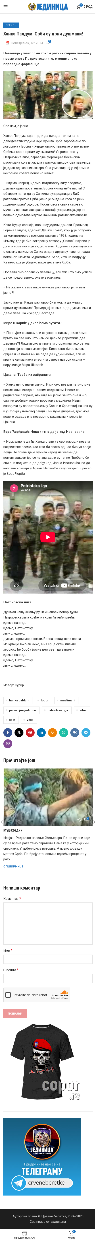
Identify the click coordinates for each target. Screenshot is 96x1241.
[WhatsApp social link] (63, 732)
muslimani (67, 700)
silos (83, 710)
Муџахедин (13, 830)
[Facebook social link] (7, 732)
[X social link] (19, 732)
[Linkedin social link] (41, 732)
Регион (11, 25)
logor (45, 700)
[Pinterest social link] (30, 732)
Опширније (13, 866)
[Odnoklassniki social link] (52, 732)
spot (12, 719)
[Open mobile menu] (5, 6)
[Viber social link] (7, 743)
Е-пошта (11, 970)
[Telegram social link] (85, 732)
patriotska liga (58, 710)
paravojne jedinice (22, 710)
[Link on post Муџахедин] (48, 797)
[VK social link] (74, 732)
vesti (30, 719)
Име (7, 951)
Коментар (12, 898)
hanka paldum (19, 700)
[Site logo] (48, 6)
